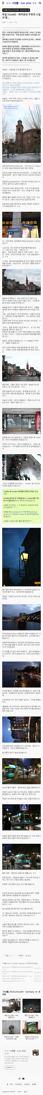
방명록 (34, 1084)
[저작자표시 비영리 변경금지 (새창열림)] (28, 956)
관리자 (19, 1091)
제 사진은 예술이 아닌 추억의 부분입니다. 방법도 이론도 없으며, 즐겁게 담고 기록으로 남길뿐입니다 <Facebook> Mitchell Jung (16, 1060)
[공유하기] (10, 955)
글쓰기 (26, 1091)
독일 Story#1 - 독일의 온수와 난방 (11, 978)
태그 (11, 1084)
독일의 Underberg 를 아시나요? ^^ (12, 981)
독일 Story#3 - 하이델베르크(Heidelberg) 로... (15, 976)
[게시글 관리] (13, 955)
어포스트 (12, 1091)
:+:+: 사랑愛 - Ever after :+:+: (21, 3)
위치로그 (27, 1084)
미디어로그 (18, 1084)
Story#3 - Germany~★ (19, 963)
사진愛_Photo (7, 963)
